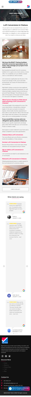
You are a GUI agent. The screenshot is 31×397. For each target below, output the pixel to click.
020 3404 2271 (15, 2)
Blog (5, 371)
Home (5, 363)
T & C (5, 369)
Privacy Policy (7, 367)
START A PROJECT (15, 189)
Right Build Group (13, 15)
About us (6, 365)
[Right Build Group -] (28, 6)
